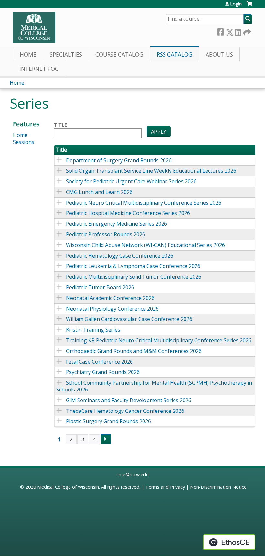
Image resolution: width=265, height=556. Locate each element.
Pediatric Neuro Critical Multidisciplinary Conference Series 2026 (143, 202)
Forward (246, 31)
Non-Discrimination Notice (218, 487)
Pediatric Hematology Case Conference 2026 (119, 255)
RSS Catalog (174, 54)
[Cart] (249, 6)
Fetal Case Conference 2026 (99, 361)
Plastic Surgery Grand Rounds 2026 (108, 421)
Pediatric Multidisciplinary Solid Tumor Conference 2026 (133, 276)
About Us (219, 54)
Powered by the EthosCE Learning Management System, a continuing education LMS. (229, 542)
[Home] (34, 27)
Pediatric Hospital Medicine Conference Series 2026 (128, 213)
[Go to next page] (106, 439)
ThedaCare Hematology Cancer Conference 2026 (125, 410)
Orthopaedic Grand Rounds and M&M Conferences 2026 (134, 351)
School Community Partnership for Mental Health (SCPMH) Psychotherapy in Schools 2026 (154, 386)
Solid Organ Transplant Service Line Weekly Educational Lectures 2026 (151, 170)
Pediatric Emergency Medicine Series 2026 (116, 223)
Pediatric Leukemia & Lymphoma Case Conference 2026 (133, 266)
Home (28, 54)
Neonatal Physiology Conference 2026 (112, 308)
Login (236, 4)
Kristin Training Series (93, 329)
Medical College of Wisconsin (68, 487)
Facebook (220, 31)
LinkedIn (238, 31)
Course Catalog (119, 54)
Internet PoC (38, 68)
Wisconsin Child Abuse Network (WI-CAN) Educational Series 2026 (145, 245)
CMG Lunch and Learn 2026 (99, 192)
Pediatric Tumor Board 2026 (100, 287)
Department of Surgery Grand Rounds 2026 (119, 160)
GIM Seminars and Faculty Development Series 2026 (128, 400)
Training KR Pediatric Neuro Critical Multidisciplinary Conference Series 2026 (158, 340)
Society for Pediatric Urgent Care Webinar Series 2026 (131, 181)
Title (60, 125)
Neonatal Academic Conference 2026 (110, 298)
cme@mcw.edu (132, 474)
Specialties (66, 54)
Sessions (23, 141)
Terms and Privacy (165, 487)
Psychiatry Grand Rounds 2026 (103, 372)
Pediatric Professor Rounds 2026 (105, 234)
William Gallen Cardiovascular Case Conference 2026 (129, 319)
